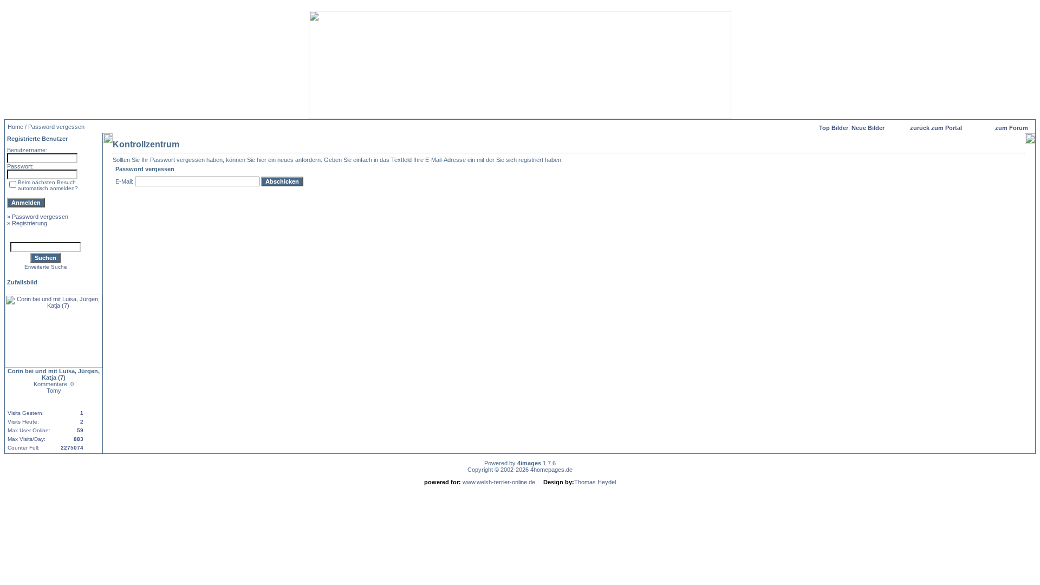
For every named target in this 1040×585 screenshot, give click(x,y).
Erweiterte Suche (45, 267)
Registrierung (29, 223)
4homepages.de (551, 469)
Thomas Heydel (595, 482)
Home (15, 126)
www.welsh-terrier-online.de (498, 482)
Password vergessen (40, 216)
